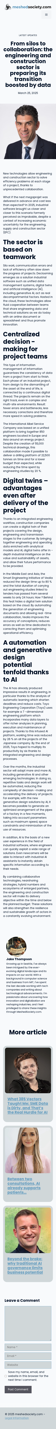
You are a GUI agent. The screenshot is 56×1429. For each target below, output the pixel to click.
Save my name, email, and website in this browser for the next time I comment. (28, 1376)
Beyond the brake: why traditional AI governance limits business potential (25, 1265)
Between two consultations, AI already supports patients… (24, 1185)
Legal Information (17, 1418)
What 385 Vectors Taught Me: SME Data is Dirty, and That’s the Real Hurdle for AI (27, 1105)
